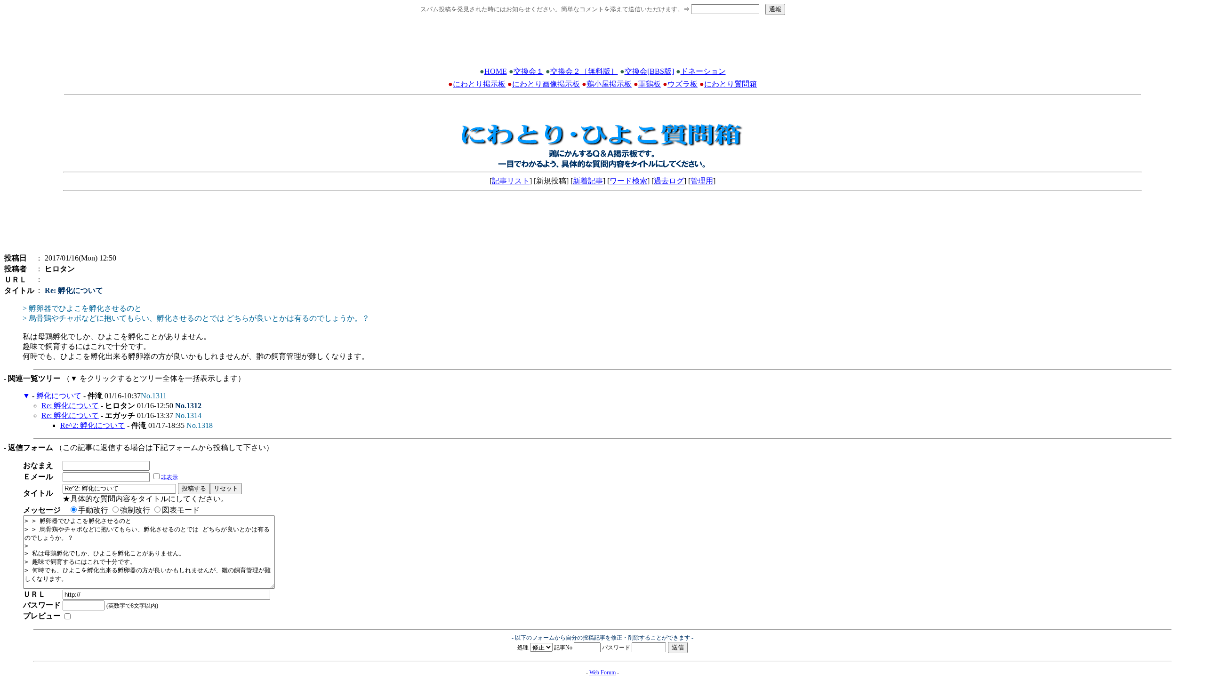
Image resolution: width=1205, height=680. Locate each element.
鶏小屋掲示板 (609, 84)
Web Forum (602, 672)
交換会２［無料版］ (584, 71)
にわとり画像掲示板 (546, 84)
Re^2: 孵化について (92, 425)
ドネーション (703, 71)
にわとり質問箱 (730, 84)
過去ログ (669, 181)
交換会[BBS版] (649, 71)
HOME (495, 71)
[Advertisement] (602, 44)
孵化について (58, 396)
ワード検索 (628, 181)
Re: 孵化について (70, 406)
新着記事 (588, 181)
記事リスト (511, 181)
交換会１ (529, 71)
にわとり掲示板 (479, 84)
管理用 (702, 181)
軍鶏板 (649, 84)
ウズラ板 (682, 84)
